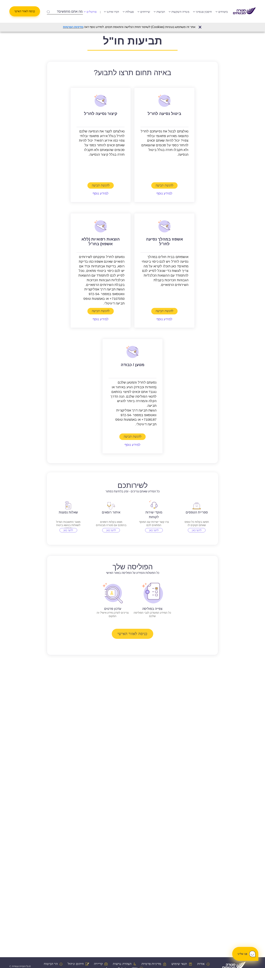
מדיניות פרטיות (151, 964)
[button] (200, 27)
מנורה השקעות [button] (180, 12)
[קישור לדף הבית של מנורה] (244, 11)
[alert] (132, 27)
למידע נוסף (164, 193)
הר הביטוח (51, 964)
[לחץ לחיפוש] (48, 11)
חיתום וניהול (76, 964)
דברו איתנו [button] (113, 12)
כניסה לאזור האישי (24, 11)
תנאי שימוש (179, 964)
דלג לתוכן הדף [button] (132, 2)
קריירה (98, 964)
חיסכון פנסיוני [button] (204, 12)
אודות (201, 964)
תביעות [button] (160, 12)
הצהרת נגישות (122, 964)
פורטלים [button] (91, 12)
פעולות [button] (129, 12)
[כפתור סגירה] (200, 27)
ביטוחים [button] (223, 12)
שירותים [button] (145, 12)
